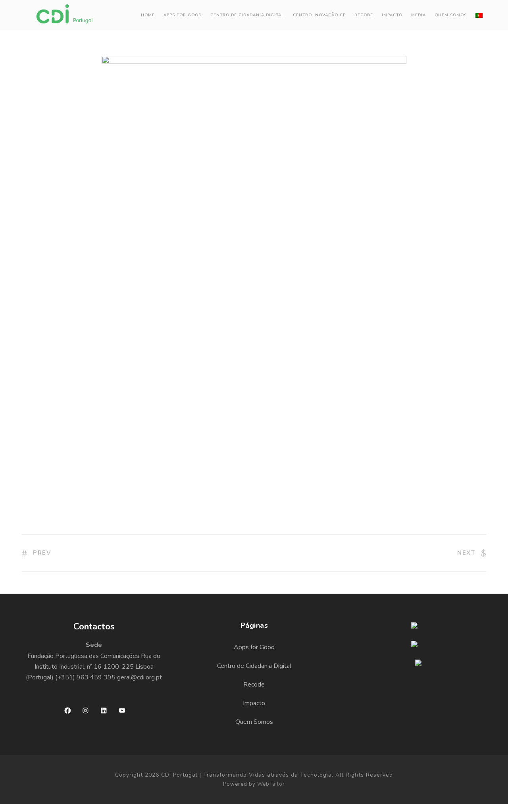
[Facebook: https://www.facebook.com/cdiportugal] (67, 710)
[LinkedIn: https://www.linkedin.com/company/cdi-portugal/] (104, 710)
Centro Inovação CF (319, 15)
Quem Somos (451, 15)
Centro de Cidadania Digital (247, 15)
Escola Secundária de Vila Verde (104, 306)
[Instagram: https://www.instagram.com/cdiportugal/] (85, 710)
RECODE (363, 15)
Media (418, 15)
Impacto (392, 15)
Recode (254, 684)
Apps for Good (183, 15)
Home (148, 15)
